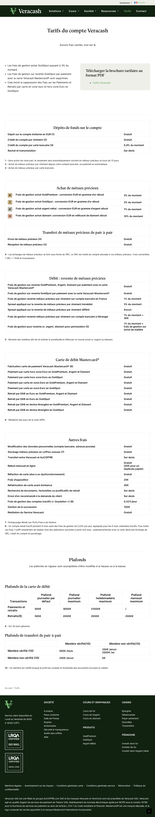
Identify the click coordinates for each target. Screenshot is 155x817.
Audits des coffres (53, 733)
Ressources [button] (108, 11)
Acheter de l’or (129, 747)
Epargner (126, 711)
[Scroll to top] (149, 810)
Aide (46, 737)
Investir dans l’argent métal (135, 751)
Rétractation (124, 785)
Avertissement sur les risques (39, 785)
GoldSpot (87, 739)
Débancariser (128, 714)
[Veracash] (25, 11)
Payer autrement (130, 718)
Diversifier (127, 722)
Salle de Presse (51, 718)
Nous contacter (51, 714)
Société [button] (89, 11)
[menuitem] (126, 2)
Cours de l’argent (91, 714)
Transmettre (128, 725)
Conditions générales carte (70, 785)
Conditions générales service (100, 785)
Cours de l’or (89, 711)
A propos (48, 711)
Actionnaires (50, 725)
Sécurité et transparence (56, 729)
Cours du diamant (92, 718)
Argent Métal (89, 743)
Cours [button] (72, 11)
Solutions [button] (55, 11)
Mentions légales (13, 785)
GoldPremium (89, 736)
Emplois (47, 722)
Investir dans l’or (130, 743)
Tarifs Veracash (101, 82)
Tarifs (127, 11)
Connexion (125, 3)
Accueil (8, 688)
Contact (141, 11)
